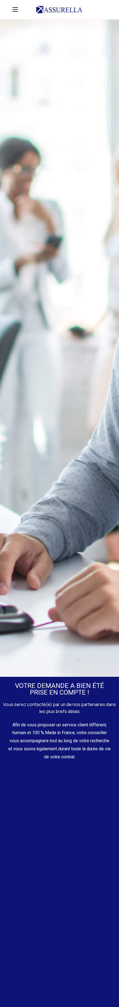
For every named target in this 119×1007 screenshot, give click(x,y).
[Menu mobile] (15, 9)
